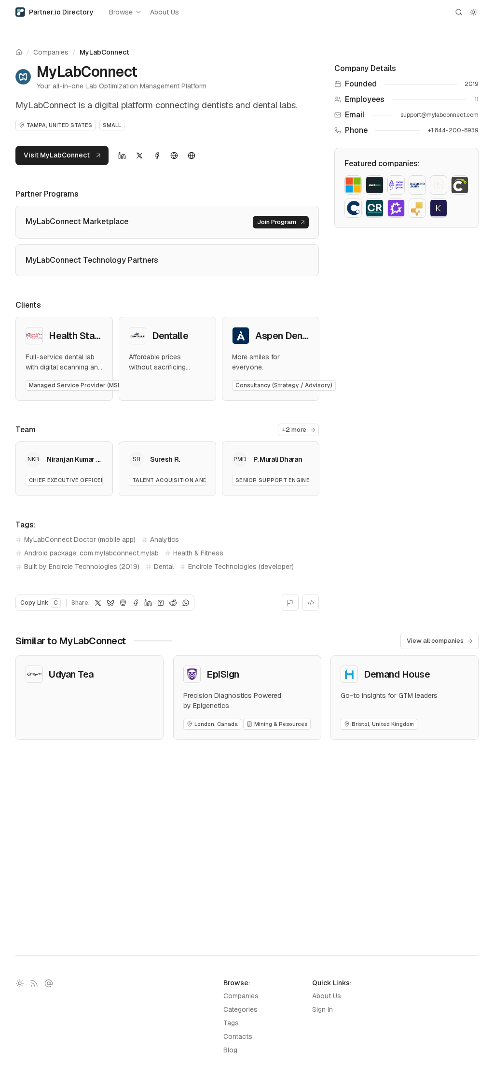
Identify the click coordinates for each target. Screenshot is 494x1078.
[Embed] (310, 603)
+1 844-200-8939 (453, 130)
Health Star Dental (88, 335)
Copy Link (39, 603)
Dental (164, 566)
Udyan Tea (71, 674)
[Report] (290, 603)
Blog (230, 1050)
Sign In (322, 1009)
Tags (231, 1023)
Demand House (397, 674)
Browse (121, 12)
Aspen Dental (284, 335)
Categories (240, 1009)
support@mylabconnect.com (439, 115)
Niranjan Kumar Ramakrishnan (94, 459)
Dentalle (170, 335)
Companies (51, 52)
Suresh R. (165, 459)
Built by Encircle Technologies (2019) (81, 566)
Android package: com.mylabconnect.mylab (91, 553)
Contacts (237, 1036)
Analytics (164, 539)
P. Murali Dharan (277, 459)
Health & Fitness (198, 553)
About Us (164, 12)
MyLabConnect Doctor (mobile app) (80, 539)
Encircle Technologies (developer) (241, 566)
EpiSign (222, 674)
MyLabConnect (104, 52)
